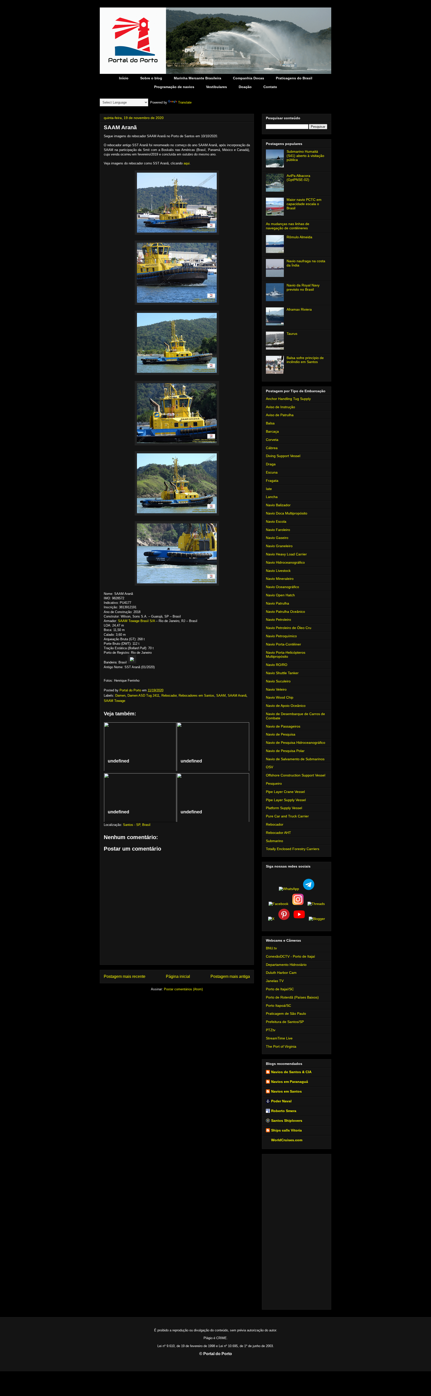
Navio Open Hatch (280, 595)
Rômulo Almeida (299, 237)
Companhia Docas (248, 78)
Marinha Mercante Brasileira (197, 78)
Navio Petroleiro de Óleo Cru (288, 628)
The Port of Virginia (281, 1046)
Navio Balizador (278, 505)
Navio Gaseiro (277, 538)
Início (123, 78)
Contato (270, 87)
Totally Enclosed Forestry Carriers (292, 849)
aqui (187, 163)
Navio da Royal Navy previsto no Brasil (303, 287)
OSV (269, 767)
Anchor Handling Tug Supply (288, 399)
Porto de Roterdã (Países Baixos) (292, 997)
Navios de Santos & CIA (291, 1072)
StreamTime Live (279, 1038)
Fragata (272, 481)
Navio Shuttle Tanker (282, 673)
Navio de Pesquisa (280, 734)
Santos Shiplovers (286, 1121)
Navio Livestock (278, 571)
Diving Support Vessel (283, 456)
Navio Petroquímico (281, 636)
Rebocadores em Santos (196, 695)
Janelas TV (275, 981)
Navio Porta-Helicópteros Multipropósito (285, 654)
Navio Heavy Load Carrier (286, 554)
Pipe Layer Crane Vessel (285, 792)
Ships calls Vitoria (286, 1130)
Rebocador (169, 695)
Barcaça (272, 431)
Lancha (272, 497)
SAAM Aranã (237, 695)
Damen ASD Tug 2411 (143, 695)
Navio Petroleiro (278, 620)
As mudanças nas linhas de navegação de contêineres (287, 226)
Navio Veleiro (276, 689)
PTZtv (270, 1030)
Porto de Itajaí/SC (280, 989)
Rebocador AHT (278, 833)
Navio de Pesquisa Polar (285, 751)
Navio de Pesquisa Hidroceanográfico (295, 743)
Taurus (292, 334)
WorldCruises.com (286, 1140)
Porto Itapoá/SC (278, 1006)
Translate (185, 102)
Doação (245, 87)
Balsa (270, 423)
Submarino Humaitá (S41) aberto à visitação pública (305, 155)
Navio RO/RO (276, 665)
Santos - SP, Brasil (136, 825)
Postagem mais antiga (230, 976)
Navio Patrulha (277, 603)
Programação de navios (174, 87)
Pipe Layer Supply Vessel (286, 800)
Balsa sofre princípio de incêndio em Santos (305, 360)
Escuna (272, 472)
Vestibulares (216, 87)
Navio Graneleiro (279, 546)
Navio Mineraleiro (280, 579)
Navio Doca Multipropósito (286, 513)
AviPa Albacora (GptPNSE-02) (298, 178)
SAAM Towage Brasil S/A (136, 621)
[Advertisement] (296, 1231)
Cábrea (272, 448)
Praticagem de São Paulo (286, 1013)
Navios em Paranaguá (289, 1082)
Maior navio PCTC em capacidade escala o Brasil (304, 204)
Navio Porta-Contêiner (283, 644)
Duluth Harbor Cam (281, 973)
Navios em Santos (286, 1091)
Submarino (274, 841)
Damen (120, 695)
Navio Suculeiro (278, 681)
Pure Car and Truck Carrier (287, 816)
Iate (269, 489)
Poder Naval (281, 1101)
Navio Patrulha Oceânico (285, 612)
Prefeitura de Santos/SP (285, 1022)
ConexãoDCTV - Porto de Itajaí (290, 956)
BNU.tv (271, 948)
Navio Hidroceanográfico (285, 562)
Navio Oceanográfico (282, 587)
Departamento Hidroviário (286, 965)
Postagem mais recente (124, 976)
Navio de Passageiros (283, 726)
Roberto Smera (283, 1111)
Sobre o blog (151, 78)
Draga (271, 464)
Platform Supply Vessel (284, 808)
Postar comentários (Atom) (183, 989)
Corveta (272, 440)
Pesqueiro (274, 783)
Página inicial (178, 976)
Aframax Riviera (299, 309)
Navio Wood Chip (279, 697)
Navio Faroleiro (278, 530)
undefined (118, 761)
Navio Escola (276, 521)
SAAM (221, 695)
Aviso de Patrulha (280, 415)
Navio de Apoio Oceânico (286, 706)
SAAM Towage (114, 701)
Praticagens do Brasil (294, 78)
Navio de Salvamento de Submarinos (295, 759)
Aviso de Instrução (280, 407)
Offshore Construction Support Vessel (295, 775)
